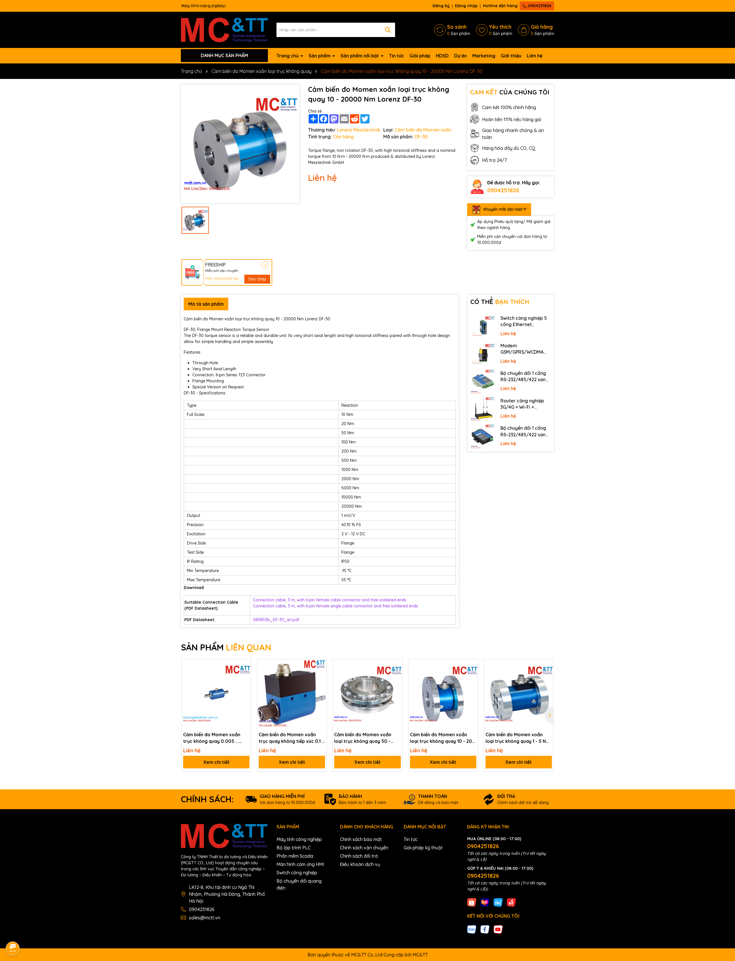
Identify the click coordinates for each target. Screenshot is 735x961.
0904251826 (539, 5)
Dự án (460, 56)
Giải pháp (419, 56)
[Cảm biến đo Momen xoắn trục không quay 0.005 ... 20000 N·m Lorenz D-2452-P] (216, 693)
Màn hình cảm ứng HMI (300, 864)
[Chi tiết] (265, 264)
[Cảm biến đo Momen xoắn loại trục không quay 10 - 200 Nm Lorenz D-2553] (443, 693)
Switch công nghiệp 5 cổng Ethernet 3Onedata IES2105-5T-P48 (524, 321)
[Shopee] (471, 901)
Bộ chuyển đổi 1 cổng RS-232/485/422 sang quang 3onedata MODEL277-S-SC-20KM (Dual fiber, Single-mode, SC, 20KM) (525, 376)
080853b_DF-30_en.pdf (276, 619)
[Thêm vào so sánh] (244, 675)
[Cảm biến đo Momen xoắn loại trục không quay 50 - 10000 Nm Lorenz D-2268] (367, 693)
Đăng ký (441, 5)
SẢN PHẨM (226, 647)
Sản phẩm (320, 56)
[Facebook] (485, 929)
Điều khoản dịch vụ (360, 864)
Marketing (483, 56)
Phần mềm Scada (294, 856)
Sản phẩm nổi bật (360, 56)
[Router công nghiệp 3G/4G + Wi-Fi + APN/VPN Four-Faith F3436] (482, 409)
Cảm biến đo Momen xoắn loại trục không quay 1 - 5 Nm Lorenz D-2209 (518, 738)
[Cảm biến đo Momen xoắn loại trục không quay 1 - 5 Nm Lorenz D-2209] (518, 693)
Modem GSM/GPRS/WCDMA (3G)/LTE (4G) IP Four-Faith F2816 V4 (524, 349)
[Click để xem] (240, 144)
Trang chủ (288, 56)
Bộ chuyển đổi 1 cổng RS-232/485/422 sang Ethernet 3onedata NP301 (524, 431)
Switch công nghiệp (296, 872)
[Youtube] (498, 929)
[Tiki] (498, 901)
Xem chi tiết (216, 762)
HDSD (442, 56)
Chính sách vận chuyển (364, 847)
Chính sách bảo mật (361, 839)
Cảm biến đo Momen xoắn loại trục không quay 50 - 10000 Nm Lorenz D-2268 (362, 738)
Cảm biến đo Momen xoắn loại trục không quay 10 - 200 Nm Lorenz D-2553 (442, 738)
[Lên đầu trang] (722, 909)
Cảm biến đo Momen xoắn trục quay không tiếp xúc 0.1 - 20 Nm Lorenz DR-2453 (291, 738)
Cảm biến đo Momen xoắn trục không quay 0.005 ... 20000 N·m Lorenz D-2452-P (215, 738)
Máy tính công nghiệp (299, 839)
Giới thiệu (511, 56)
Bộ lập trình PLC (293, 847)
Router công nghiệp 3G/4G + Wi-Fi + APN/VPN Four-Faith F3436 (522, 404)
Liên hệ (534, 56)
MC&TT (420, 955)
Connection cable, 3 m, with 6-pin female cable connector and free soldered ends (329, 599)
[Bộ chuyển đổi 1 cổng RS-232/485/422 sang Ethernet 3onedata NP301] (482, 436)
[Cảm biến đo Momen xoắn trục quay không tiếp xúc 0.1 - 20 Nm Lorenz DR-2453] (291, 693)
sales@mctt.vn (204, 918)
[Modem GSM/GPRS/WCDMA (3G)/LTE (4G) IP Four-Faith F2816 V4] (482, 354)
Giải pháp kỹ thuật (423, 847)
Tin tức (396, 56)
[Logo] (224, 29)
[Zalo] (471, 929)
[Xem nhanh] (244, 685)
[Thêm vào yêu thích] (244, 665)
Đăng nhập (466, 5)
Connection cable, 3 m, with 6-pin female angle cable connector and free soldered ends (335, 606)
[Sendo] (511, 901)
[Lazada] (485, 901)
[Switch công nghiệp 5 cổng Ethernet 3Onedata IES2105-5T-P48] (482, 326)
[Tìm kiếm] (388, 30)
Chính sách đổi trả (359, 856)
